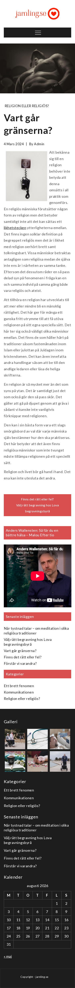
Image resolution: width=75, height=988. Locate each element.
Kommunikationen (19, 692)
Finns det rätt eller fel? (37, 499)
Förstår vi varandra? (20, 663)
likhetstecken (15, 227)
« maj (8, 956)
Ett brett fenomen (19, 686)
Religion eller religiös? (27, 106)
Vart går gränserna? (20, 650)
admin (39, 144)
